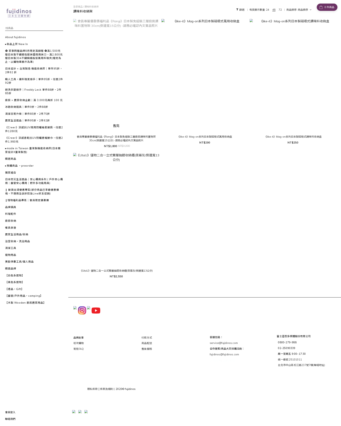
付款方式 (146, 337)
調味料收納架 (91, 6)
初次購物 (78, 343)
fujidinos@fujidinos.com (224, 354)
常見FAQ (78, 348)
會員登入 (10, 412)
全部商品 (78, 6)
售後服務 (146, 348)
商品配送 (146, 343)
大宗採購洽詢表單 (222, 360)
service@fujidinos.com (224, 342)
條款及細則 (106, 388)
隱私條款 (92, 388)
